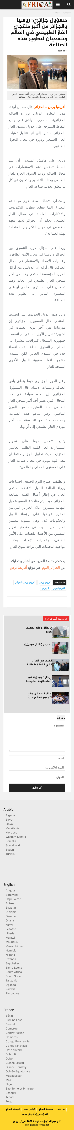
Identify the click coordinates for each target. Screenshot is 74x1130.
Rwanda (11, 959)
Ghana (10, 921)
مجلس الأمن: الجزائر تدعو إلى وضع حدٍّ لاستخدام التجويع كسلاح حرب (48, 695)
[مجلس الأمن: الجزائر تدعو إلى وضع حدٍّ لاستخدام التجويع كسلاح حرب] (60, 698)
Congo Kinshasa (16, 1046)
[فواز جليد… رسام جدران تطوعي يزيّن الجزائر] (60, 648)
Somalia (11, 841)
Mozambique (14, 946)
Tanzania (11, 981)
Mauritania (12, 828)
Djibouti (11, 1054)
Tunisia (10, 854)
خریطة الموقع (13, 1109)
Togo (9, 1102)
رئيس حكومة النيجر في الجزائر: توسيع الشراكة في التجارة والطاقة (48, 662)
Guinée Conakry (16, 1067)
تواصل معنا (29, 1109)
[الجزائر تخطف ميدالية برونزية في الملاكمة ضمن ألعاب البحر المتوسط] (60, 681)
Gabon (10, 1059)
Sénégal (11, 1093)
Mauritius (12, 942)
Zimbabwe (12, 993)
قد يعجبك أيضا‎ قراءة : (56, 619)
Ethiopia (11, 912)
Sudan (10, 850)
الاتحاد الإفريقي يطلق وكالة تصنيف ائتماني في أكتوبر (47, 629)
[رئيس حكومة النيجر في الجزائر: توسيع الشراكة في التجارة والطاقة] (60, 665)
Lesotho (11, 929)
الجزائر (45, 588)
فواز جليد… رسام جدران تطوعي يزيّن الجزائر (46, 646)
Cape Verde (13, 899)
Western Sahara (16, 837)
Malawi (10, 938)
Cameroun (12, 1029)
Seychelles (12, 963)
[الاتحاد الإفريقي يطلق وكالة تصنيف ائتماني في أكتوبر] (60, 632)
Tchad (10, 1097)
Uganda (11, 985)
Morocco (11, 833)
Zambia (10, 989)
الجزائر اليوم (51, 567)
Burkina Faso (14, 1020)
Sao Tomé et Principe (20, 1089)
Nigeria (10, 955)
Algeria (10, 815)
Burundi (10, 1024)
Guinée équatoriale (18, 1071)
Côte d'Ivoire (14, 1050)
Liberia (10, 933)
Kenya (9, 925)
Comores (12, 1037)
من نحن (61, 1109)
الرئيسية (67, 13)
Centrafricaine (15, 1033)
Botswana (12, 895)
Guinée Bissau (15, 1063)
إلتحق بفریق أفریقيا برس (35, 1114)
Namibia (11, 951)
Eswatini (11, 908)
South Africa (14, 972)
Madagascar (14, 1076)
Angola (10, 891)
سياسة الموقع (46, 1109)
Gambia (11, 916)
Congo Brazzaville (17, 1041)
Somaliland (13, 845)
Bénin (9, 1016)
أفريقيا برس (18, 567)
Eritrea (10, 903)
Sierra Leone (14, 968)
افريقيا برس (59, 588)
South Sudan (14, 976)
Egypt (9, 820)
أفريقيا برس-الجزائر (25, 582)
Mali (8, 1080)
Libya (9, 824)
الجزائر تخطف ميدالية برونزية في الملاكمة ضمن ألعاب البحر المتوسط (47, 679)
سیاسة (56, 13)
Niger (9, 1084)
